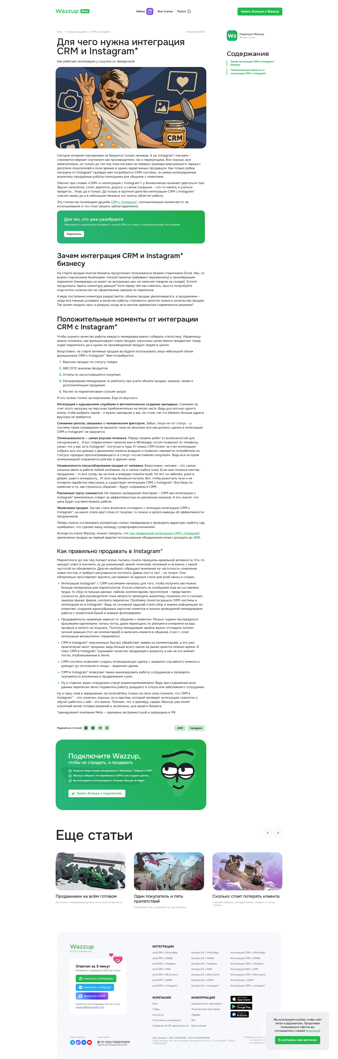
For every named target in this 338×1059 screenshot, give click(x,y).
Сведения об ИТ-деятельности (170, 1025)
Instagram (196, 728)
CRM (180, 728)
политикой (313, 1031)
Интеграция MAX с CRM (244, 969)
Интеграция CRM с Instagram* (248, 985)
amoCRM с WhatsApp (164, 952)
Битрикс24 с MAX (201, 969)
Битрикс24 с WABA (202, 958)
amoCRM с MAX (161, 969)
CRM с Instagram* (124, 202)
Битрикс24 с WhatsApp (205, 952)
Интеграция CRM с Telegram (246, 963)
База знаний (198, 1025)
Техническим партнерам (205, 1009)
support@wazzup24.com (90, 1007)
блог (85, 11)
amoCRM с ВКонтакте (165, 974)
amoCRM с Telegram (164, 963)
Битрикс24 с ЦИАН (202, 980)
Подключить (74, 234)
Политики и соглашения (166, 1020)
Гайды (156, 1009)
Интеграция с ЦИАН (242, 980)
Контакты (158, 1014)
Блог (59, 31)
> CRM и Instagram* (99, 31)
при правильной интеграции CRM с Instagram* (164, 533)
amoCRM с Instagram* (165, 985)
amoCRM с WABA (162, 958)
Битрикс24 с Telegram (204, 963)
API (193, 1020)
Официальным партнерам (206, 1003)
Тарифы (195, 1014)
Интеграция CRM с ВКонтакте (248, 974)
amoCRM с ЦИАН (162, 980)
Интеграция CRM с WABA (245, 958)
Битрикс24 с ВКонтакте (205, 974)
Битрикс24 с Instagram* (205, 985)
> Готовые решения (75, 31)
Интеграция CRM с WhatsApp (247, 952)
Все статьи (165, 11)
